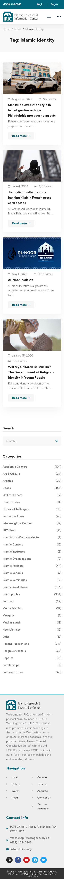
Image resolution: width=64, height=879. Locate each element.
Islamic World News (32, 587)
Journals (32, 601)
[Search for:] (32, 441)
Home (6, 29)
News (17, 29)
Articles (32, 480)
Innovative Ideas (32, 516)
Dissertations (32, 502)
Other (32, 636)
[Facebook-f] (18, 860)
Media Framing (32, 608)
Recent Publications (32, 643)
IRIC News (32, 530)
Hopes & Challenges (32, 509)
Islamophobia (32, 594)
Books (32, 488)
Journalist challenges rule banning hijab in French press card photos (29, 197)
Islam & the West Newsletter (32, 537)
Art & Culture (32, 473)
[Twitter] (43, 860)
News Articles (32, 629)
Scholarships (32, 665)
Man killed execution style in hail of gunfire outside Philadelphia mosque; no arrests (32, 110)
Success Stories (32, 672)
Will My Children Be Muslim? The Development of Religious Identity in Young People (31, 372)
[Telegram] (35, 860)
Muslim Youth (32, 622)
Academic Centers (32, 466)
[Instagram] (9, 860)
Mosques (32, 615)
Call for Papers (32, 495)
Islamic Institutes (32, 551)
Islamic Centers (32, 544)
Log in (40, 4)
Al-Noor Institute (21, 280)
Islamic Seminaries (32, 580)
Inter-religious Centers (32, 523)
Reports (32, 658)
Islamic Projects (32, 565)
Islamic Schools (32, 572)
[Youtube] (26, 860)
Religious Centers (32, 651)
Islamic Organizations (32, 558)
